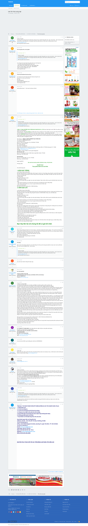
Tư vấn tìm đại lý (29, 502)
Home (75, 521)
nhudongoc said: (21, 52)
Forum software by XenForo (18, 524)
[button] (28, 5)
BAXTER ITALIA (12, 407)
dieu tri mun (34, 113)
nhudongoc (11, 13)
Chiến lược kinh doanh (30, 515)
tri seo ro (24, 113)
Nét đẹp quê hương (30, 513)
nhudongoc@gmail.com (21, 42)
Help (73, 521)
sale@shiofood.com (32, 148)
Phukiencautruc (65, 509)
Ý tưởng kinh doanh (30, 504)
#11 (62, 326)
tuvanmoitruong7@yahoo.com (26, 381)
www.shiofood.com (24, 149)
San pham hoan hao (66, 504)
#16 (62, 387)
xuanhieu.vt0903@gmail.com (25, 334)
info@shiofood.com (23, 148)
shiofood (12, 120)
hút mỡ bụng (19, 113)
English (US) (13, 521)
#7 (62, 240)
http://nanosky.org (24, 277)
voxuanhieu (12, 329)
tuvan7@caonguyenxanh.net (25, 380)
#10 (62, 282)
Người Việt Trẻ (65, 502)
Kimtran (12, 371)
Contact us (57, 521)
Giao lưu (28, 511)
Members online (70, 37)
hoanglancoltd (12, 51)
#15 (62, 368)
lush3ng (12, 89)
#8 (62, 260)
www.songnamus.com (23, 335)
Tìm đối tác (28, 506)
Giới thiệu (46, 509)
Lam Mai (12, 391)
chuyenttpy (12, 352)
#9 (62, 269)
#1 (62, 37)
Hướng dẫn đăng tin (48, 502)
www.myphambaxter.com (28, 431)
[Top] (77, 521)
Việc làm (28, 509)
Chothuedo (65, 511)
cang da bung (29, 113)
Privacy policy (68, 521)
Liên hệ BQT (46, 513)
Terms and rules (62, 521)
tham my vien (40, 113)
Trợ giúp (46, 511)
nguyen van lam (12, 285)
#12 (62, 339)
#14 (62, 358)
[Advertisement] (44, 23)
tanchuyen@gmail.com (32, 352)
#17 (62, 404)
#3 (62, 72)
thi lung (12, 342)
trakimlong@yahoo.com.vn (22, 361)
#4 (62, 86)
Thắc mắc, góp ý (47, 504)
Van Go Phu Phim (66, 506)
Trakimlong (12, 361)
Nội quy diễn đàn (47, 506)
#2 (62, 47)
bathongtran (12, 231)
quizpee (12, 263)
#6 (62, 228)
